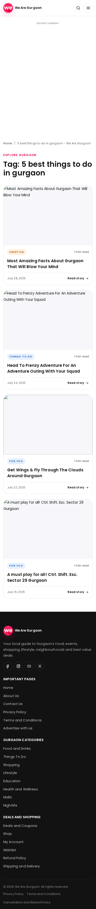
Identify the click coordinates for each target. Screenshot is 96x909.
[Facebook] (7, 666)
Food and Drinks (17, 748)
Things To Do (20, 356)
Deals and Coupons (20, 825)
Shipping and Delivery (21, 866)
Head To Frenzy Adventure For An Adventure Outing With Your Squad (43, 368)
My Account (13, 842)
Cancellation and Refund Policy (26, 902)
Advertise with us (17, 728)
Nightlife (10, 805)
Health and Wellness (20, 789)
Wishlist (9, 850)
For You (16, 461)
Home (7, 143)
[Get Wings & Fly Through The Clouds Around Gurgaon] (48, 424)
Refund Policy (14, 858)
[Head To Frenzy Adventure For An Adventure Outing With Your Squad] (48, 320)
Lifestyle (16, 252)
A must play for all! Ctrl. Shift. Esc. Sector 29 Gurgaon (42, 577)
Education (12, 781)
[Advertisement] (48, 81)
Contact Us (13, 704)
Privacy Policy (14, 712)
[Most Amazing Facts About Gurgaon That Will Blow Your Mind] (48, 215)
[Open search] (78, 8)
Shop (7, 833)
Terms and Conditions (22, 720)
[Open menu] (88, 8)
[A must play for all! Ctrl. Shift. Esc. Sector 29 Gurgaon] (48, 529)
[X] (39, 666)
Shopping (11, 765)
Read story (76, 278)
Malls (7, 797)
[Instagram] (18, 666)
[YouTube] (29, 666)
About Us (11, 696)
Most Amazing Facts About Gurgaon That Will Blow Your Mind (45, 263)
